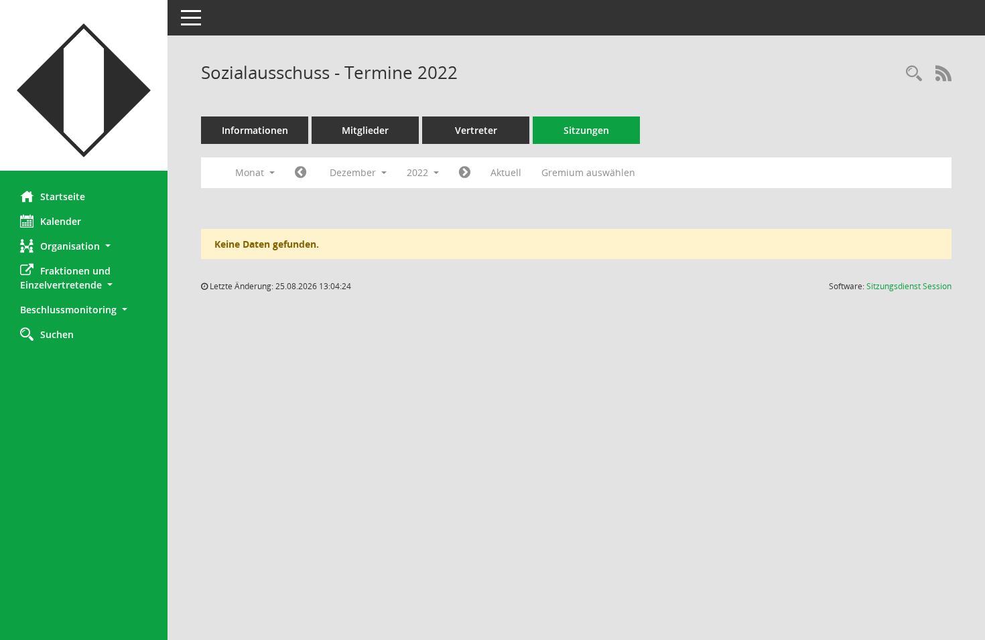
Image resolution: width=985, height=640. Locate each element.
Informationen (255, 130)
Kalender (60, 221)
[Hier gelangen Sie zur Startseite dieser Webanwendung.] (84, 90)
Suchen (57, 334)
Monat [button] (251, 172)
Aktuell (505, 172)
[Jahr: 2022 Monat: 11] (300, 173)
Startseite (62, 196)
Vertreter (476, 130)
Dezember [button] (354, 172)
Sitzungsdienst (908, 286)
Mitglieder (365, 130)
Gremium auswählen (588, 172)
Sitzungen (586, 130)
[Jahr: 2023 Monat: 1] (464, 173)
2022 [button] (419, 172)
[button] (84, 246)
